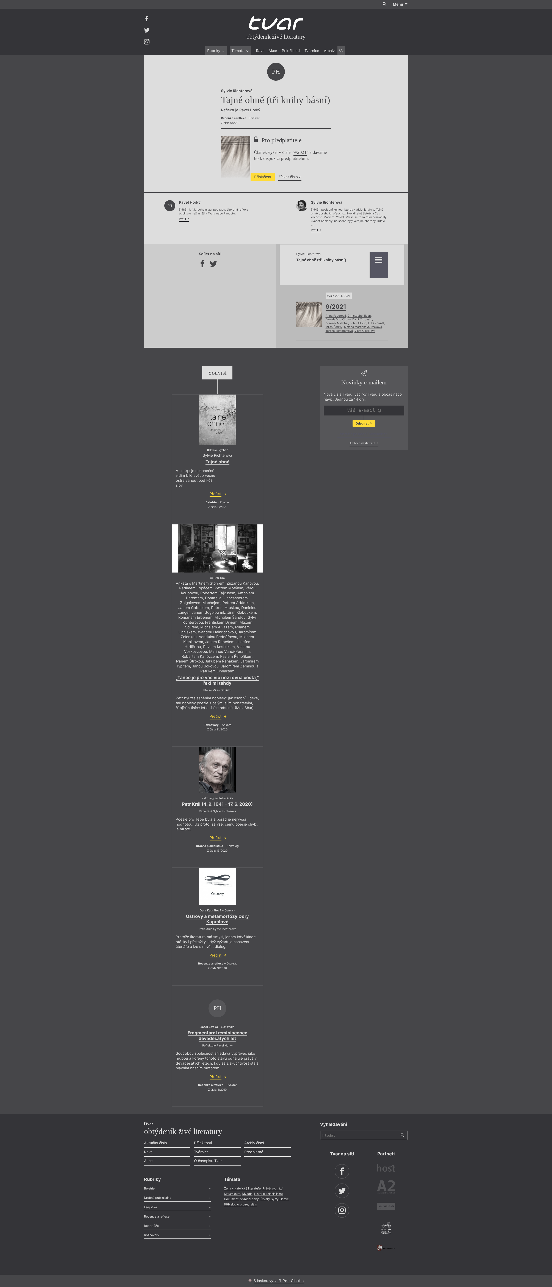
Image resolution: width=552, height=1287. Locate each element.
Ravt (260, 51)
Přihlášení (262, 177)
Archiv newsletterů (363, 443)
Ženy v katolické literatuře (242, 1188)
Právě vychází (272, 1188)
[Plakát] (217, 420)
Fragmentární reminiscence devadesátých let (217, 1035)
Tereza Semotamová (339, 330)
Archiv (329, 51)
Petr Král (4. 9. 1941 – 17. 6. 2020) (217, 804)
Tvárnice (311, 51)
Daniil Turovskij (362, 319)
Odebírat (362, 423)
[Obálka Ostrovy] (217, 886)
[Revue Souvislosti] (386, 1207)
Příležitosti (291, 51)
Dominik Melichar (337, 323)
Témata (238, 51)
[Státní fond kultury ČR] (386, 1248)
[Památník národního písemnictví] (386, 1228)
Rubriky (214, 51)
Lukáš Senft (376, 323)
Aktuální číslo (155, 1143)
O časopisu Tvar (208, 1161)
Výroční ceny (249, 1199)
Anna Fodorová (336, 315)
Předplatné (253, 1152)
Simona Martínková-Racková (363, 327)
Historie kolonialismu (268, 1194)
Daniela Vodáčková (338, 319)
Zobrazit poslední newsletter (362, 434)
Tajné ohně (217, 461)
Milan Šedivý (334, 327)
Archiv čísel (254, 1143)
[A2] (386, 1188)
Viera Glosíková (364, 330)
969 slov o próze (236, 1204)
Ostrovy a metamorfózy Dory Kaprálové (217, 919)
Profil (183, 218)
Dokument (231, 1199)
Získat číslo (288, 177)
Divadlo (247, 1194)
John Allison (358, 323)
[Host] (386, 1168)
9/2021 (300, 152)
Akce (272, 51)
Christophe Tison (359, 315)
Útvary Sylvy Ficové (274, 1199)
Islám (253, 1204)
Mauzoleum (232, 1194)
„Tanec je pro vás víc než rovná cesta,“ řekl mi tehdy (217, 680)
